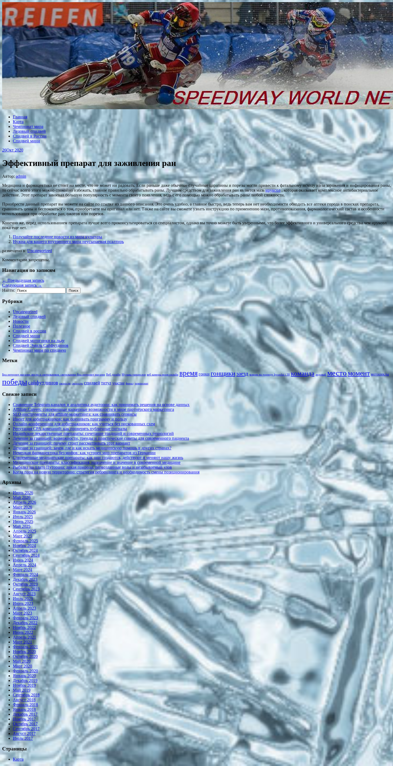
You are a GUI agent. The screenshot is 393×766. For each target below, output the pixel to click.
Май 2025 (21, 526)
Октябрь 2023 (25, 584)
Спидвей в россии (29, 331)
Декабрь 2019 (25, 680)
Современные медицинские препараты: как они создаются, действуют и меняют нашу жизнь (98, 457)
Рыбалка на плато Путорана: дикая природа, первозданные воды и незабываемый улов (92, 467)
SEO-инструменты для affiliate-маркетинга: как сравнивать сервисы (75, 414)
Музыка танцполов (134, 374)
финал (129, 383)
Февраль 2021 (25, 646)
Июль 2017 (23, 738)
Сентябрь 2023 (26, 589)
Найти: (8, 290)
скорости (65, 383)
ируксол (272, 190)
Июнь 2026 (23, 492)
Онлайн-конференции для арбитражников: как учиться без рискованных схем (84, 424)
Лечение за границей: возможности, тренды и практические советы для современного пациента (101, 438)
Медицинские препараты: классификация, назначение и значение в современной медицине (96, 462)
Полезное (21, 326)
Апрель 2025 (24, 531)
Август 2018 (24, 699)
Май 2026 (21, 497)
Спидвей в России (30, 136)
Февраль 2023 (25, 618)
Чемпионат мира (28, 126)
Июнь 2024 (23, 560)
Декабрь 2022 (25, 622)
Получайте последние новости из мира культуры (57, 236)
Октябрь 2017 (25, 724)
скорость (77, 383)
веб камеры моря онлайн (162, 374)
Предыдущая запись (23, 280)
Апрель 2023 (24, 608)
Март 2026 (22, 507)
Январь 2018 (24, 709)
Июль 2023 (23, 598)
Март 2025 (22, 536)
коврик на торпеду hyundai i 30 (269, 374)
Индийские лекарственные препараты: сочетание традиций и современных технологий (93, 433)
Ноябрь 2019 (24, 685)
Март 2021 (22, 642)
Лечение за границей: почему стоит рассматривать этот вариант (71, 443)
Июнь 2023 (23, 603)
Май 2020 (21, 661)
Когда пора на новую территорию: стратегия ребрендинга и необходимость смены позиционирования (106, 472)
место (337, 373)
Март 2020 (22, 666)
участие (118, 383)
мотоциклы (380, 374)
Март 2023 (22, 613)
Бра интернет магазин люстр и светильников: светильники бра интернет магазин (53, 374)
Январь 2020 (24, 675)
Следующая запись (22, 285)
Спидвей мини (26, 141)
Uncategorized (39, 250)
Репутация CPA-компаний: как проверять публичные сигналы (70, 428)
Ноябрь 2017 (24, 719)
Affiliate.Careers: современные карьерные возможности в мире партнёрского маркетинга (93, 409)
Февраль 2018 (25, 704)
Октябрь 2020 (25, 656)
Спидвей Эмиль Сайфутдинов (40, 345)
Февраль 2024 (25, 574)
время (188, 373)
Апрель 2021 (24, 637)
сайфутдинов (43, 382)
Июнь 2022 (23, 632)
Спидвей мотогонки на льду (39, 340)
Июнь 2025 (23, 521)
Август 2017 (24, 733)
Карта (18, 121)
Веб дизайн (113, 374)
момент (359, 373)
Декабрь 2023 (25, 579)
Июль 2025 (23, 516)
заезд (242, 374)
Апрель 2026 (24, 502)
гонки (204, 374)
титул (106, 383)
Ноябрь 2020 (24, 651)
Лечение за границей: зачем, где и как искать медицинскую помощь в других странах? (92, 448)
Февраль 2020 (25, 671)
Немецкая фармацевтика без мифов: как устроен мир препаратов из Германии (84, 452)
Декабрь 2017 (25, 714)
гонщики (223, 373)
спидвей (92, 382)
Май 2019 (21, 690)
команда (302, 373)
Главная (20, 117)
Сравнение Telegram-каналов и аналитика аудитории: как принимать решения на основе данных (101, 404)
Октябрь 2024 (25, 550)
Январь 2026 (24, 512)
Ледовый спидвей (29, 131)
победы (14, 381)
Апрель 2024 (24, 565)
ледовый (320, 374)
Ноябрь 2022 (24, 627)
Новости (21, 321)
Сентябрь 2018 (26, 695)
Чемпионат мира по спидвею (39, 350)
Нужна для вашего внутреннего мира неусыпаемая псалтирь (68, 241)
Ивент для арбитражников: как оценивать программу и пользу (70, 419)
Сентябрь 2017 (26, 728)
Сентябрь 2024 (26, 555)
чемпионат (141, 383)
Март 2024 (22, 569)
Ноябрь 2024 (24, 545)
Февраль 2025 (25, 541)
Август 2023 (24, 593)
